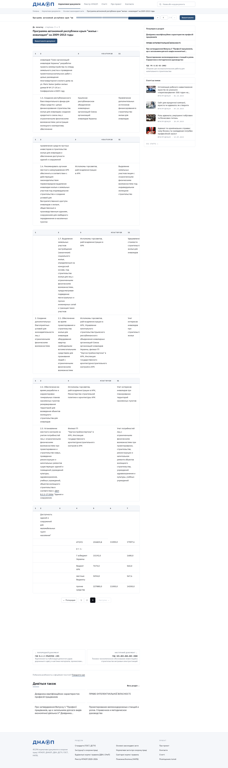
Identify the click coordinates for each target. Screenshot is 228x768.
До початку (38, 27)
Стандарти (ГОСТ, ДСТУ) (85, 745)
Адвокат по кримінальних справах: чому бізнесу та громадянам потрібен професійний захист (175, 131)
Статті (104, 4)
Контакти (129, 4)
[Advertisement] (86, 625)
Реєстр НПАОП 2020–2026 (86, 759)
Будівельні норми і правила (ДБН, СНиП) (92, 754)
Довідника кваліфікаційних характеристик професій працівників (57, 695)
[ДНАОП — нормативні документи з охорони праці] (43, 4)
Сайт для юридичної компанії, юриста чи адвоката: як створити (173, 104)
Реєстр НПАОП (91, 4)
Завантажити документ (45, 41)
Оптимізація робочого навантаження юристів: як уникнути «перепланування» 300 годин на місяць (175, 91)
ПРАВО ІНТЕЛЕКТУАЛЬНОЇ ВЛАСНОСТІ (110, 693)
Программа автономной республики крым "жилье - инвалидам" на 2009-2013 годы (65, 32)
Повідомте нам (78, 675)
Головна (36, 11)
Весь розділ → (133, 685)
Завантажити (187, 17)
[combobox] (178, 4)
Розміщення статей (167, 759)
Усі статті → (152, 144)
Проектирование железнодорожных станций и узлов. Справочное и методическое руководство (114, 710)
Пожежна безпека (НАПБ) (127, 759)
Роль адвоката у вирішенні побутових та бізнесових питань (175, 116)
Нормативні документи (69, 4)
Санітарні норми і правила (127, 754)
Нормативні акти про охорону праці (131, 750)
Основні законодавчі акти (73, 11)
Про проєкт (116, 4)
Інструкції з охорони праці (86, 750)
